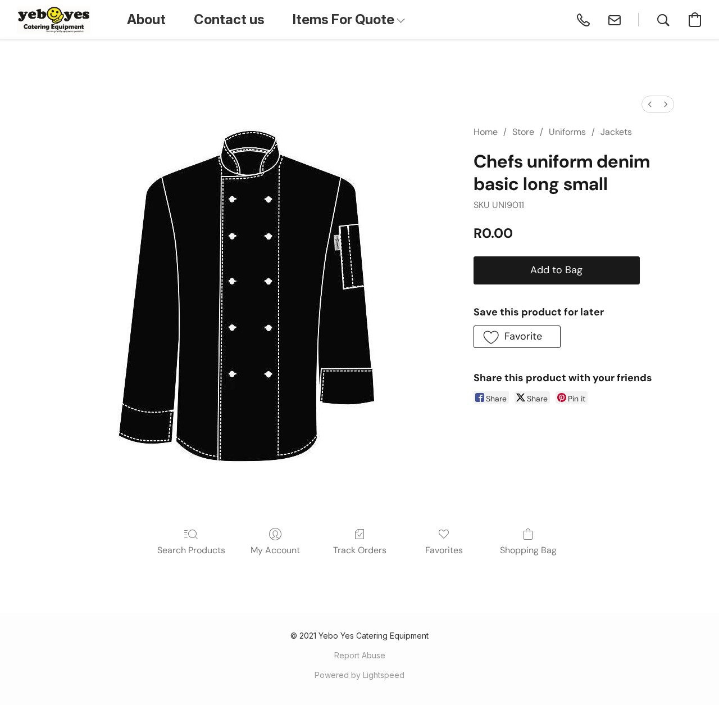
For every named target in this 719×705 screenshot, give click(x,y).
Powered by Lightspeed (359, 675)
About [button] (146, 19)
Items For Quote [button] (345, 19)
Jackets (616, 132)
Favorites (444, 550)
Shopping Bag (528, 550)
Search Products (191, 550)
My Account (275, 550)
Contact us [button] (229, 19)
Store (523, 132)
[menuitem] (650, 104)
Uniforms (567, 132)
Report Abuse (359, 655)
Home (486, 132)
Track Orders (359, 550)
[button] (53, 20)
